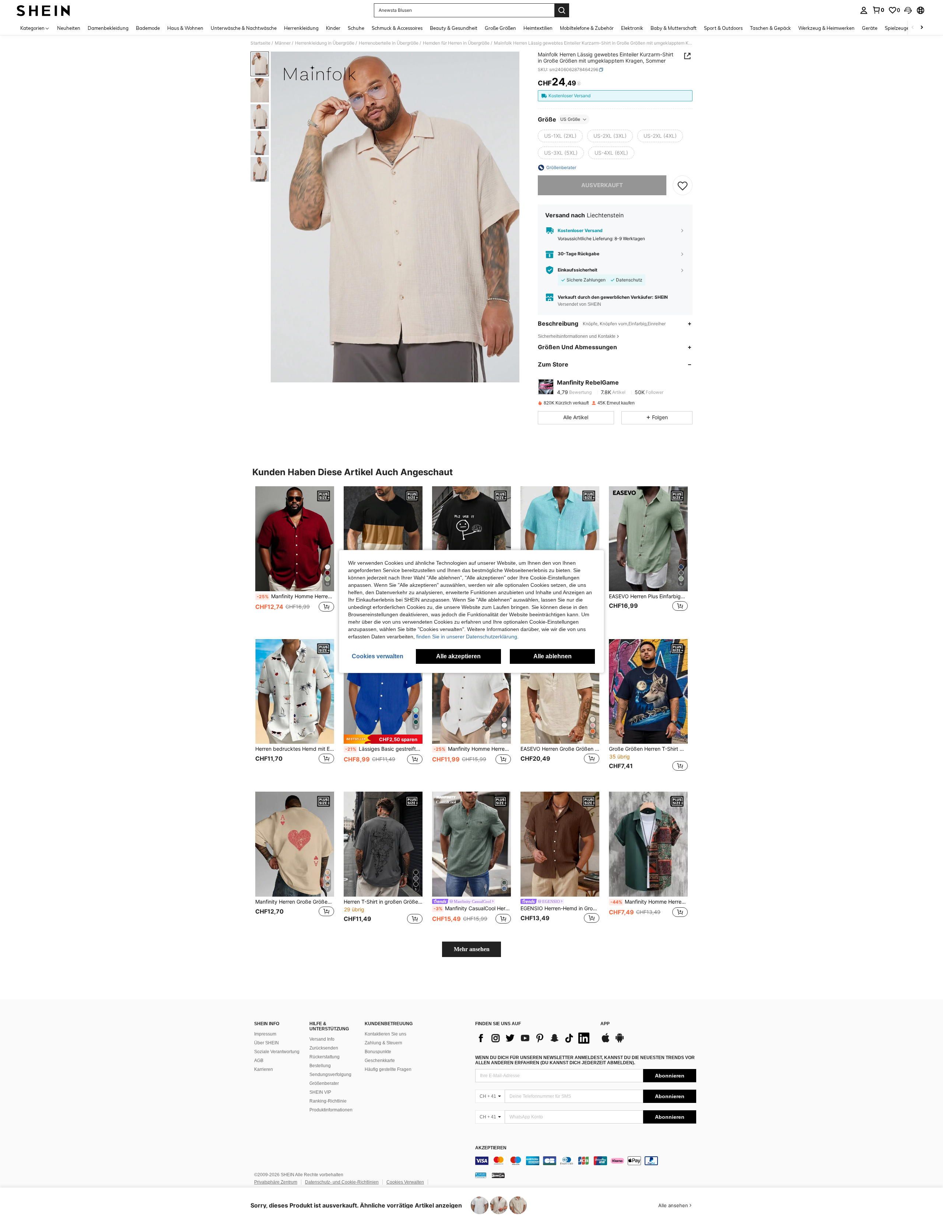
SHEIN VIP (320, 1092)
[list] (534, 1038)
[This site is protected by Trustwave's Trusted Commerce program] (480, 1175)
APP (605, 1023)
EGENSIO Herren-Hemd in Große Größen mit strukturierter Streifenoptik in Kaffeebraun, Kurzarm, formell (559, 908)
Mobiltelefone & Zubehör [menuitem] (587, 28)
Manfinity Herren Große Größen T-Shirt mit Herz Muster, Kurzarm (294, 902)
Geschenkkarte (380, 1060)
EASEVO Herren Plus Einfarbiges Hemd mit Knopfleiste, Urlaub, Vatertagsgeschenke (648, 596)
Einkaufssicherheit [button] (577, 270)
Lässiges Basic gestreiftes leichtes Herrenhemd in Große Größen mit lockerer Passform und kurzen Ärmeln (384, 749)
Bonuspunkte (378, 1051)
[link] (878, 10)
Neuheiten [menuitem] (68, 28)
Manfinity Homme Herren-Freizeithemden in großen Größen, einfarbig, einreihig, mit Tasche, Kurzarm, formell (472, 749)
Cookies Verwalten (405, 1182)
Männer (283, 43)
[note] (383, 739)
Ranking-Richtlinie (328, 1101)
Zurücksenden (323, 1048)
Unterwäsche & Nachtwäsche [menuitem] (244, 28)
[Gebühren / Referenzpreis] (579, 83)
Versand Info (321, 1039)
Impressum (265, 1034)
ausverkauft (602, 185)
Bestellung (320, 1065)
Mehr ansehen (472, 949)
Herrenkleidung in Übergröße (324, 43)
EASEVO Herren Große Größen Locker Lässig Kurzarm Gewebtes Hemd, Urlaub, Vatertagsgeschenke (559, 749)
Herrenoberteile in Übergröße (388, 43)
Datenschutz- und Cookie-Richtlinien (342, 1182)
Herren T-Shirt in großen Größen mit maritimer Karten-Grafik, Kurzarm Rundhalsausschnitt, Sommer (383, 902)
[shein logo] (43, 10)
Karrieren (263, 1069)
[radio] (560, 136)
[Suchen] (561, 10)
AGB (258, 1060)
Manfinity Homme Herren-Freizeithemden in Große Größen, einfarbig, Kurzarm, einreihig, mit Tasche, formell (295, 596)
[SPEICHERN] (683, 185)
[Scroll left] (912, 28)
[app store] (605, 1041)
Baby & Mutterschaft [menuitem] (674, 28)
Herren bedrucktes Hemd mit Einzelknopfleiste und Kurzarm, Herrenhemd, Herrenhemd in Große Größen (294, 749)
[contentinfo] (585, 1160)
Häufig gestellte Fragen (388, 1069)
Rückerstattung (324, 1056)
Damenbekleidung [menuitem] (108, 28)
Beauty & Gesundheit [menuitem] (453, 28)
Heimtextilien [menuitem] (538, 28)
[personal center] (863, 10)
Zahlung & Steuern (383, 1042)
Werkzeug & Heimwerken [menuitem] (826, 28)
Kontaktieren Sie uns (385, 1034)
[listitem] (294, 556)
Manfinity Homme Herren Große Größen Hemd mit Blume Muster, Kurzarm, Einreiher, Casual (649, 902)
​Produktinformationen (331, 1109)
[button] (908, 10)
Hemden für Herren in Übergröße (456, 43)
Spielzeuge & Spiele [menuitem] (906, 28)
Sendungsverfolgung (330, 1074)
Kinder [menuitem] (333, 28)
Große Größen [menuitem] (500, 28)
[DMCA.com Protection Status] (498, 1175)
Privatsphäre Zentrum (275, 1182)
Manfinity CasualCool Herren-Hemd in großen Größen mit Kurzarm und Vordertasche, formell (472, 908)
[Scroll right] (921, 28)
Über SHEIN (266, 1042)
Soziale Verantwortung (276, 1051)
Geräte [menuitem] (869, 28)
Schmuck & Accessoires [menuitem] (397, 28)
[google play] (619, 1041)
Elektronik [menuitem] (632, 28)
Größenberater (324, 1083)
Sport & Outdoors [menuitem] (723, 28)
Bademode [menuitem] (148, 28)
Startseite (260, 43)
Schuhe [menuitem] (356, 28)
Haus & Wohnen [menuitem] (185, 28)
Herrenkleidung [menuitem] (301, 28)
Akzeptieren (490, 1148)
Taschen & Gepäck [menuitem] (770, 28)
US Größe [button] (570, 119)
